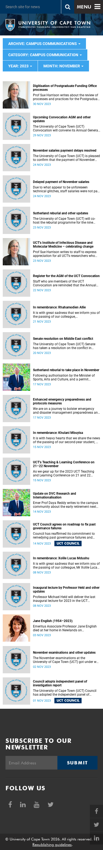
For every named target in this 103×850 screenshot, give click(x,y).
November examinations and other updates (64, 652)
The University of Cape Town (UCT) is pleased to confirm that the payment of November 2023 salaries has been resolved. (66, 158)
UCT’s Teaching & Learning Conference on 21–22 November (63, 464)
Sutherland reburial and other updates (60, 213)
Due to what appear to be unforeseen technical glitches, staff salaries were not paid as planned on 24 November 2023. (66, 189)
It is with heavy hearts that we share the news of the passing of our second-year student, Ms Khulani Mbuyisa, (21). (66, 440)
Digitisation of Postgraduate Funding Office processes (65, 88)
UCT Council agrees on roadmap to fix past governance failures (64, 526)
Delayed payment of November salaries (61, 182)
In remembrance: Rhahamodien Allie (59, 307)
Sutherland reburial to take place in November (66, 370)
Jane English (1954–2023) (53, 621)
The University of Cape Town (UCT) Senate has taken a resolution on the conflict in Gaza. (64, 346)
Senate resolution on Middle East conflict (63, 339)
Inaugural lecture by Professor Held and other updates (66, 589)
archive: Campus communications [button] (43, 43)
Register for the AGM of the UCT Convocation (66, 276)
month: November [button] (62, 66)
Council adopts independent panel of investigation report (60, 683)
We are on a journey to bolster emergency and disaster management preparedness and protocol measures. (66, 411)
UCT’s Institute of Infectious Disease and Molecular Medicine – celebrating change (63, 244)
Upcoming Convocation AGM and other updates (62, 119)
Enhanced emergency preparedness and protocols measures (62, 401)
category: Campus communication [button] (43, 55)
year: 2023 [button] (18, 66)
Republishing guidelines (52, 844)
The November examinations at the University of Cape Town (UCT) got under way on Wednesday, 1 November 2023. (66, 660)
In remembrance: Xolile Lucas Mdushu (61, 558)
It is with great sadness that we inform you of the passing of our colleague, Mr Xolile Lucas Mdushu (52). (66, 565)
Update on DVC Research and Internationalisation (54, 495)
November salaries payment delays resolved (64, 150)
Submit (77, 762)
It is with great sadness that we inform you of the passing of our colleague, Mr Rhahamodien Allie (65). (66, 315)
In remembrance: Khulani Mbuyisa (58, 433)
